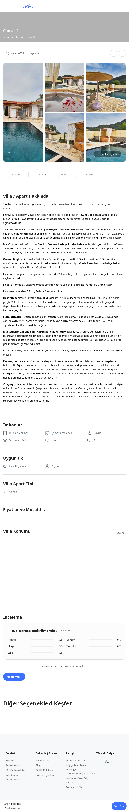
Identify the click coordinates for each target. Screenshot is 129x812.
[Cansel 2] (23, 112)
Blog (38, 765)
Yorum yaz (13, 676)
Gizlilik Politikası (44, 770)
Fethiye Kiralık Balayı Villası (19, 214)
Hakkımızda (42, 760)
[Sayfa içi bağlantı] (121, 6)
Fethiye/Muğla (74, 787)
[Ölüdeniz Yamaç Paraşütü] (28, 6)
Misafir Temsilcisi (15, 770)
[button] (115, 6)
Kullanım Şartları (45, 775)
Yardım (10, 760)
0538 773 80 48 (75, 760)
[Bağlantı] (113, 53)
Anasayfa (8, 36)
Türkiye (19, 36)
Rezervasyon (13, 765)
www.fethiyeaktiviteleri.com (64, 204)
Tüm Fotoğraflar (109, 154)
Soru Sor (119, 806)
